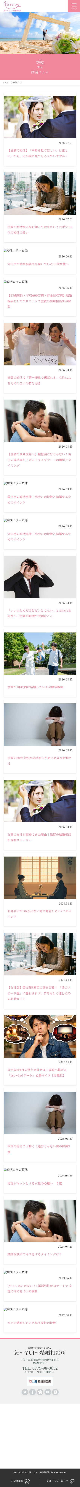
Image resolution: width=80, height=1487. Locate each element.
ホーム (5, 82)
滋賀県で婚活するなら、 (40, 1350)
